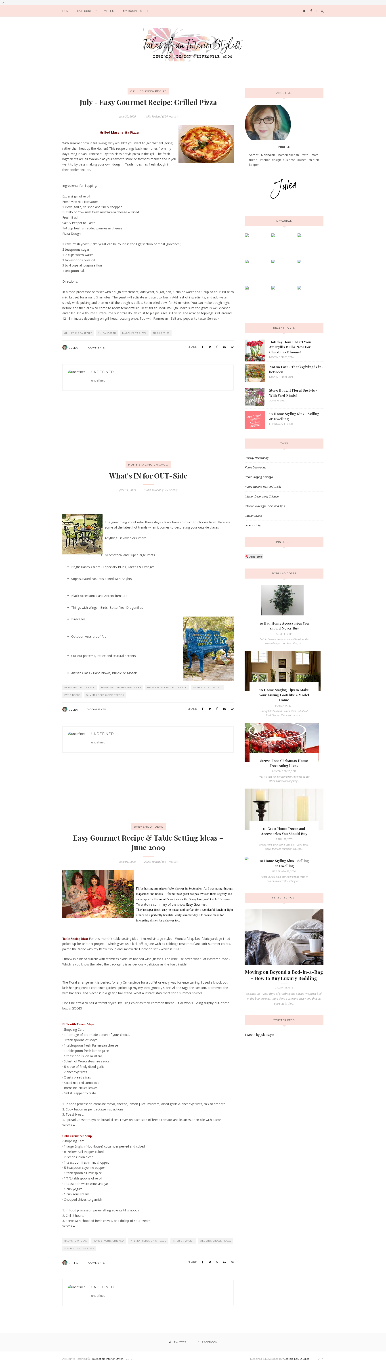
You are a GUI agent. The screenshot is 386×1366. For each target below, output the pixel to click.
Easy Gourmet (196, 904)
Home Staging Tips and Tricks (121, 687)
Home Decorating (255, 467)
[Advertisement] (95, 432)
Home (66, 11)
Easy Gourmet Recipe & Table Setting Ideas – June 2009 (148, 842)
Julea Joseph (107, 333)
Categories (85, 11)
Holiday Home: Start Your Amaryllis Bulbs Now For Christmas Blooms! (290, 347)
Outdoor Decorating (207, 687)
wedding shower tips (79, 1248)
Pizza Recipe (161, 333)
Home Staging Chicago (148, 464)
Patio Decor (72, 695)
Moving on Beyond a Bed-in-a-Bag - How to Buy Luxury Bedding (284, 975)
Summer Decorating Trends (105, 695)
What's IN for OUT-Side (148, 475)
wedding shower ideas (215, 1241)
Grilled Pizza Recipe (148, 91)
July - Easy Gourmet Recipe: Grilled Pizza (148, 102)
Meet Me (110, 11)
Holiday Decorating (257, 458)
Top (319, 1358)
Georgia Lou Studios (296, 1358)
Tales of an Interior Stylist (108, 1358)
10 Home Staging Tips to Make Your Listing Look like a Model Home (284, 695)
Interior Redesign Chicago (148, 1241)
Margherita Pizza (134, 333)
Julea (74, 347)
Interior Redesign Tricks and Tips (265, 506)
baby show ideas (148, 826)
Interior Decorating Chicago (167, 687)
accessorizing (253, 525)
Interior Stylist (183, 1241)
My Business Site (136, 11)
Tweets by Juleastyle (259, 1034)
